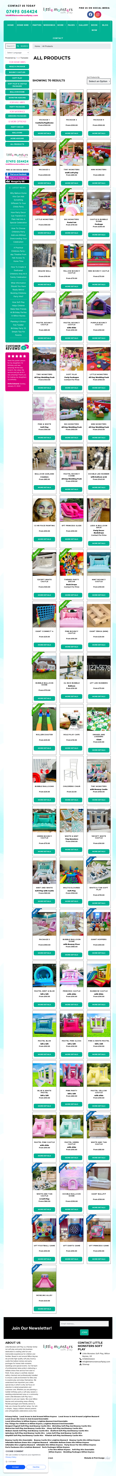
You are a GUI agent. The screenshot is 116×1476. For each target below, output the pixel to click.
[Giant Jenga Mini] (99, 615)
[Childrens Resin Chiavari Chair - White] (71, 770)
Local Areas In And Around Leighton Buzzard (78, 1416)
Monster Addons (17, 98)
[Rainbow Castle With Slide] (99, 975)
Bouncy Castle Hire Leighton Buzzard (51, 1440)
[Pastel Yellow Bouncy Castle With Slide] (99, 1075)
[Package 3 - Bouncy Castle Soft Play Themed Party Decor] (99, 104)
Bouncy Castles (17, 72)
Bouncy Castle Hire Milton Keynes (84, 1440)
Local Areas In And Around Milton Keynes (38, 1416)
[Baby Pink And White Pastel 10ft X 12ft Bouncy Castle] (99, 1025)
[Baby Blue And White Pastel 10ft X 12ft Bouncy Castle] (44, 1075)
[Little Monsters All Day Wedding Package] (99, 358)
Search (24, 46)
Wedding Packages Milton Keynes (78, 1452)
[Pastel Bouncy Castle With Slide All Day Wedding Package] (71, 458)
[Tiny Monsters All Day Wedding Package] (44, 358)
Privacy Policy (11, 1416)
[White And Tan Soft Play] (99, 872)
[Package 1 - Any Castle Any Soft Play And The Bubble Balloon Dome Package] (44, 104)
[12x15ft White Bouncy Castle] (44, 564)
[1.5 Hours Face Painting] (44, 510)
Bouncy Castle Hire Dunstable (18, 1440)
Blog (105, 25)
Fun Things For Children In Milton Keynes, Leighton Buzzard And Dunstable (39, 1424)
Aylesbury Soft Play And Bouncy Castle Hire (25, 1433)
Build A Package (17, 66)
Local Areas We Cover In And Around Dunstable (26, 1419)
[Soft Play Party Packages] (71, 358)
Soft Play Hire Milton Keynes (49, 1452)
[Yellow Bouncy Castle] (71, 255)
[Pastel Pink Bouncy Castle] (71, 615)
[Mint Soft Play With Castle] (44, 872)
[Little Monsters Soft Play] (58, 10)
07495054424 (88, 1359)
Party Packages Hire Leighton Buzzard (22, 1447)
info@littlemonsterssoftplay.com (96, 1361)
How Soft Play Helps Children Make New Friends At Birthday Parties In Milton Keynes (18, 309)
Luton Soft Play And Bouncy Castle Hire (64, 1433)
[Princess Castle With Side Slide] (71, 975)
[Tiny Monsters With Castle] (99, 770)
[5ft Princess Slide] (71, 510)
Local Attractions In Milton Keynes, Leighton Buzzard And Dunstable (36, 1421)
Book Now (94, 27)
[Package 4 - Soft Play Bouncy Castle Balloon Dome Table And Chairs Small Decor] (44, 154)
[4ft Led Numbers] (99, 667)
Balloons (17, 133)
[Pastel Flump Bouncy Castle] (44, 307)
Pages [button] (71, 25)
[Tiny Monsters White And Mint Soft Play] (71, 820)
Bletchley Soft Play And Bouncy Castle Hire (71, 1426)
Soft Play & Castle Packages (17, 85)
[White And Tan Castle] (99, 1126)
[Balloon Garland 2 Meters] (44, 458)
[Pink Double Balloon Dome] (71, 1178)
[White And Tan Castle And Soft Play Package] (44, 1178)
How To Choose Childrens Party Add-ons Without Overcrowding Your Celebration (18, 235)
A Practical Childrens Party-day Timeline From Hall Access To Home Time (18, 254)
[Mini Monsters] (99, 154)
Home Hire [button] (23, 25)
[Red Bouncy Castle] (99, 255)
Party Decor (17, 127)
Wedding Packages (17, 116)
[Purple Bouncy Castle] (99, 307)
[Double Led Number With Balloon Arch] (99, 458)
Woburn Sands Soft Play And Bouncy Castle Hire (27, 1431)
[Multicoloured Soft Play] (71, 872)
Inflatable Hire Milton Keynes (49, 1445)
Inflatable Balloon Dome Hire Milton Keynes (69, 1442)
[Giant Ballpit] (99, 1178)
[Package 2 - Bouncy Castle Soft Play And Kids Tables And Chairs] (71, 104)
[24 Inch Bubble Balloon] (71, 667)
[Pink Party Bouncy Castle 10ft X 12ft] (71, 1075)
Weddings (49, 25)
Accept (15, 1467)
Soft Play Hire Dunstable (83, 1450)
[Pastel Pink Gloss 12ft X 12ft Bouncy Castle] (71, 1025)
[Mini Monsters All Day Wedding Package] (99, 408)
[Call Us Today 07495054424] (17, 161)
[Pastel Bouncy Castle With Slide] (71, 307)
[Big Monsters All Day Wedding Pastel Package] (71, 408)
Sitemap (85, 1364)
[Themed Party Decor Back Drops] (71, 564)
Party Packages (17, 107)
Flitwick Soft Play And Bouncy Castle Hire (63, 1435)
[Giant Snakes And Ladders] (99, 719)
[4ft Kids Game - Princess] (99, 1230)
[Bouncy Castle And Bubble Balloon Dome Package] (99, 203)
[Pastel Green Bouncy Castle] (44, 820)
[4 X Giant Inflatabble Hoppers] (99, 923)
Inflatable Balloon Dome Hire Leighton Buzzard (26, 1442)
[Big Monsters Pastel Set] (71, 203)
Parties (37, 25)
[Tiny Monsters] (71, 154)
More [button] (60, 25)
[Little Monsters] (44, 203)
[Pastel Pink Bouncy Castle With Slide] (44, 1126)
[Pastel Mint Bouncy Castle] (99, 564)
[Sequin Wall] (44, 255)
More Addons (17, 138)
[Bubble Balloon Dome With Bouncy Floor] (71, 923)
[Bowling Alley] (44, 1279)
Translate (24, 58)
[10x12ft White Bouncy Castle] (99, 820)
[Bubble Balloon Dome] (44, 667)
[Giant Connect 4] (44, 615)
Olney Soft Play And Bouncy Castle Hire (64, 1428)
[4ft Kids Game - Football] (44, 1230)
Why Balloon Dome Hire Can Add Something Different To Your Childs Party (18, 200)
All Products (17, 144)
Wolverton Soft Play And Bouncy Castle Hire (25, 1428)
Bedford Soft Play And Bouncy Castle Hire (69, 1431)
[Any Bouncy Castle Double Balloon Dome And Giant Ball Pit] (44, 923)
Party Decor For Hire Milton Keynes (80, 1445)
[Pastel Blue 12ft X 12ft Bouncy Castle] (44, 1025)
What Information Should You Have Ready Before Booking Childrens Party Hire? (18, 290)
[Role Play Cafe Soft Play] (71, 719)
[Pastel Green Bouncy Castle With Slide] (71, 1126)
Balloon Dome (17, 92)
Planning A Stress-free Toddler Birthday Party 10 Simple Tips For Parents (18, 328)
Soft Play (17, 78)
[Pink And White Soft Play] (44, 408)
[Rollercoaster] (44, 719)
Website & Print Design (94, 1458)
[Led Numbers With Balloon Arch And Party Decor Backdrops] (99, 510)
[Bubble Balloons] (44, 770)
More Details (44, 133)
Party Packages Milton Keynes (56, 1447)
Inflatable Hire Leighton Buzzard (20, 1445)
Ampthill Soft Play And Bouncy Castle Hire (24, 1435)
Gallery (83, 25)
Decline (36, 1467)
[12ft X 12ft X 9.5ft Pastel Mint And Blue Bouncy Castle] (44, 975)
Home (11, 25)
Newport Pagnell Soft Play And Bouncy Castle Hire (28, 1426)
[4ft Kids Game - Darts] (71, 1230)
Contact (58, 38)
